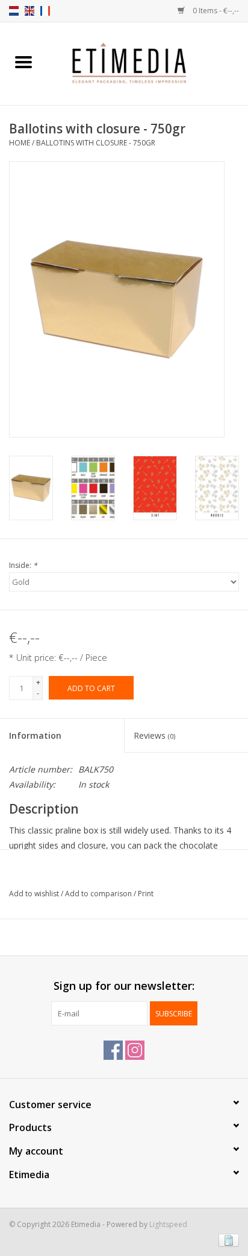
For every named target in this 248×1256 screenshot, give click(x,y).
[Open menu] (23, 61)
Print (145, 893)
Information (35, 735)
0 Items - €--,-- (215, 10)
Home (19, 143)
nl (14, 11)
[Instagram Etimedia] (134, 1050)
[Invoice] (226, 1239)
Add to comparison (99, 893)
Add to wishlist (35, 893)
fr (45, 11)
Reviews (154, 735)
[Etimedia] (147, 62)
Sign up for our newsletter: (124, 986)
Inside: (23, 565)
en (29, 11)
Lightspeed (168, 1224)
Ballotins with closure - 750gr (95, 143)
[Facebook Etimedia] (113, 1050)
